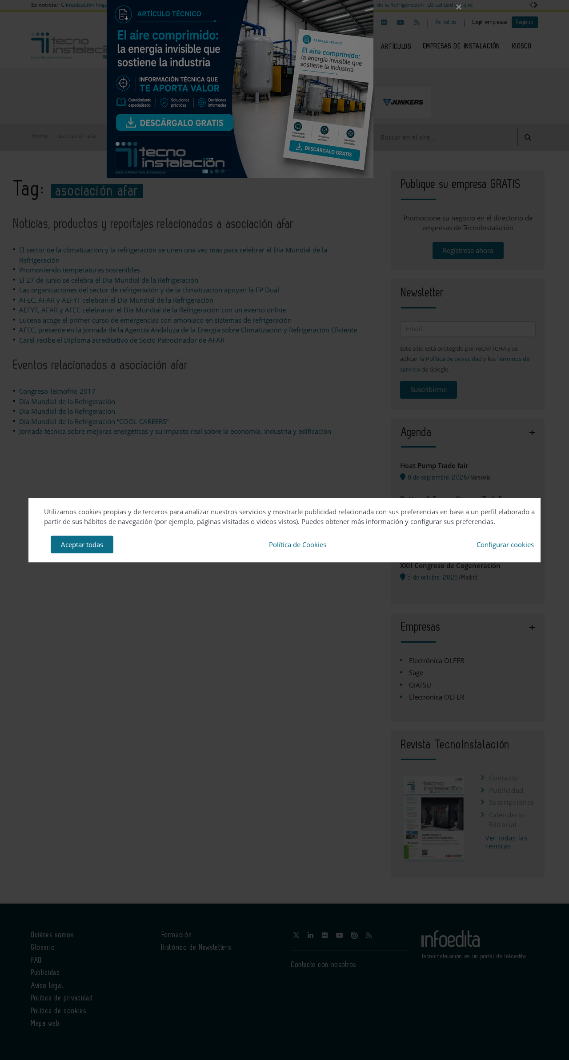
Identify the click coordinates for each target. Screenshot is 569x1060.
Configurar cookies (505, 544)
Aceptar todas (82, 544)
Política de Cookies (297, 544)
